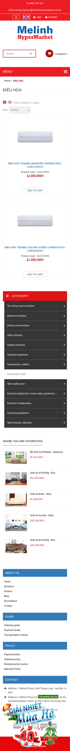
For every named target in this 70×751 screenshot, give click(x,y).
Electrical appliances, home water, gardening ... (32, 393)
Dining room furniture (18, 325)
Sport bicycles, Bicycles (19, 422)
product (60, 54)
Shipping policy (12, 659)
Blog (6, 596)
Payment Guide (12, 630)
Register (52, 17)
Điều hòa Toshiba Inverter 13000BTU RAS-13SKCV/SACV (35, 165)
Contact (8, 606)
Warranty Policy (12, 669)
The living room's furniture (20, 306)
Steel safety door (16, 383)
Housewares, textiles (18, 364)
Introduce (9, 586)
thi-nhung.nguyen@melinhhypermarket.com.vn (36, 10)
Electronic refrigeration (19, 403)
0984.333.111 (36, 3)
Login (38, 17)
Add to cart (35, 190)
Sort (5, 110)
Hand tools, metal (16, 374)
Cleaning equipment (18, 413)
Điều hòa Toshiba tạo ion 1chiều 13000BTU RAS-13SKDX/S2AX (35, 249)
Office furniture (15, 335)
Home (7, 581)
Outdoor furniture (16, 345)
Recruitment (10, 601)
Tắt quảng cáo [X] (48, 696)
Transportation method (16, 635)
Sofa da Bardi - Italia (40, 494)
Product (8, 591)
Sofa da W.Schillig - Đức (42, 472)
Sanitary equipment (17, 354)
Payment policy (12, 654)
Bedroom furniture (16, 316)
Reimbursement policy (16, 664)
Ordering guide (12, 625)
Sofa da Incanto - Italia (41, 515)
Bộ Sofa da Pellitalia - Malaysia (46, 452)
